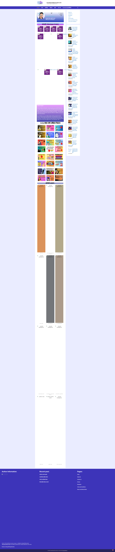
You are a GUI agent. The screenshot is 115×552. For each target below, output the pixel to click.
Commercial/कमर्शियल (67, 7)
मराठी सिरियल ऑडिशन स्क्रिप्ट (44, 476)
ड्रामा (55, 7)
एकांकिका (46, 7)
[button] (77, 7)
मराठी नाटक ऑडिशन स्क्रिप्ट (44, 479)
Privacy (78, 481)
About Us (79, 476)
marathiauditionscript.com (54, 2)
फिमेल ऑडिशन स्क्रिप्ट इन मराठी (44, 481)
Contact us (79, 479)
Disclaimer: (70, 15)
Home (38, 7)
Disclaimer (79, 484)
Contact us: (70, 13)
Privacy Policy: (70, 18)
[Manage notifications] (113, 550)
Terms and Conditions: (72, 21)
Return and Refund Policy (72, 19)
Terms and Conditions (81, 486)
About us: (70, 12)
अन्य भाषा (59, 7)
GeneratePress (64, 550)
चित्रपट (51, 7)
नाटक (42, 7)
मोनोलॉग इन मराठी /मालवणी (43, 474)
